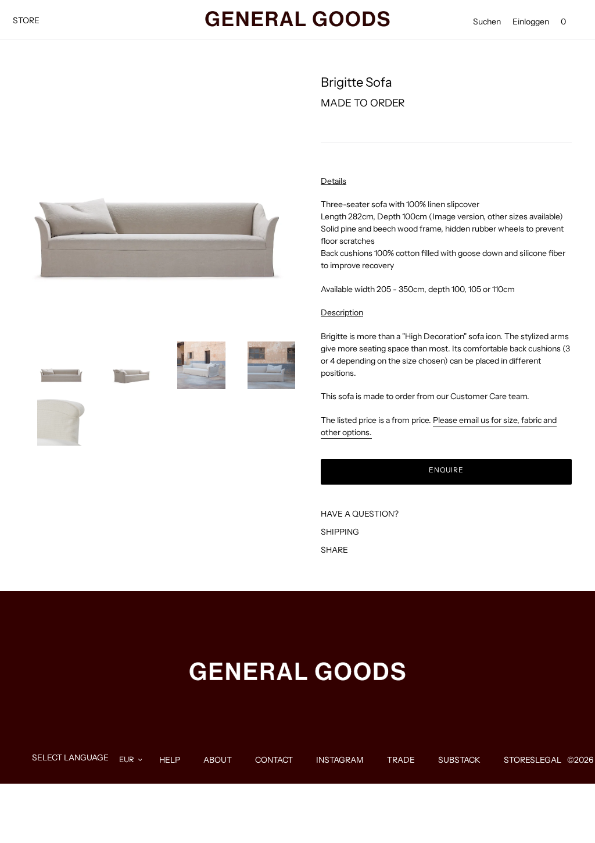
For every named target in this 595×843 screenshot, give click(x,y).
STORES (519, 760)
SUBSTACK (459, 760)
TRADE (401, 760)
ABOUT (217, 760)
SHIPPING (340, 532)
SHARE (334, 550)
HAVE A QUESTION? (360, 513)
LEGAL (548, 760)
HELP (169, 760)
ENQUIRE (446, 469)
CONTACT (274, 760)
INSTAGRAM (340, 760)
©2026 (580, 760)
